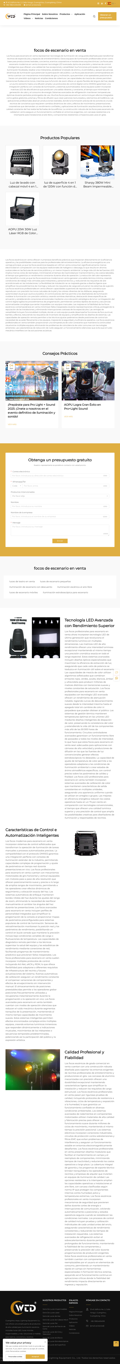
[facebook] (106, 3)
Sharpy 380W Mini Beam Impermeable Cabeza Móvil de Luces (97, 184)
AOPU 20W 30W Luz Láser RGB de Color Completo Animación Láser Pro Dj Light (22, 231)
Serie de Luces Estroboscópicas (55, 1341)
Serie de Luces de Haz (51, 1316)
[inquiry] (116, 672)
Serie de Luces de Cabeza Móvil (55, 1320)
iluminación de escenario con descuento (30, 587)
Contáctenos (51, 18)
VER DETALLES (22, 162)
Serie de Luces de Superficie (54, 1345)
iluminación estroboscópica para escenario (65, 592)
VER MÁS (12, 424)
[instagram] (98, 3)
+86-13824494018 (13, 5)
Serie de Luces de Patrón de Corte (54, 1327)
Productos (65, 14)
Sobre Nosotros (50, 14)
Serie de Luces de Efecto (53, 1338)
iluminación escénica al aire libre (74, 587)
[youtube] (102, 3)
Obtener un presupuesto (106, 16)
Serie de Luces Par (50, 1323)
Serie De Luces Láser (51, 1313)
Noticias (39, 18)
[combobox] (16, 486)
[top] (116, 1343)
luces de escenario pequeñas (55, 581)
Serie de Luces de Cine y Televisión (52, 1333)
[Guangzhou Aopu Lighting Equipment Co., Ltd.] (11, 16)
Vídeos (27, 18)
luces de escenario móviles (23, 592)
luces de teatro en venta (22, 581)
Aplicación (79, 14)
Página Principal (32, 14)
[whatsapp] (116, 678)
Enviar (60, 541)
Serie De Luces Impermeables (55, 1309)
